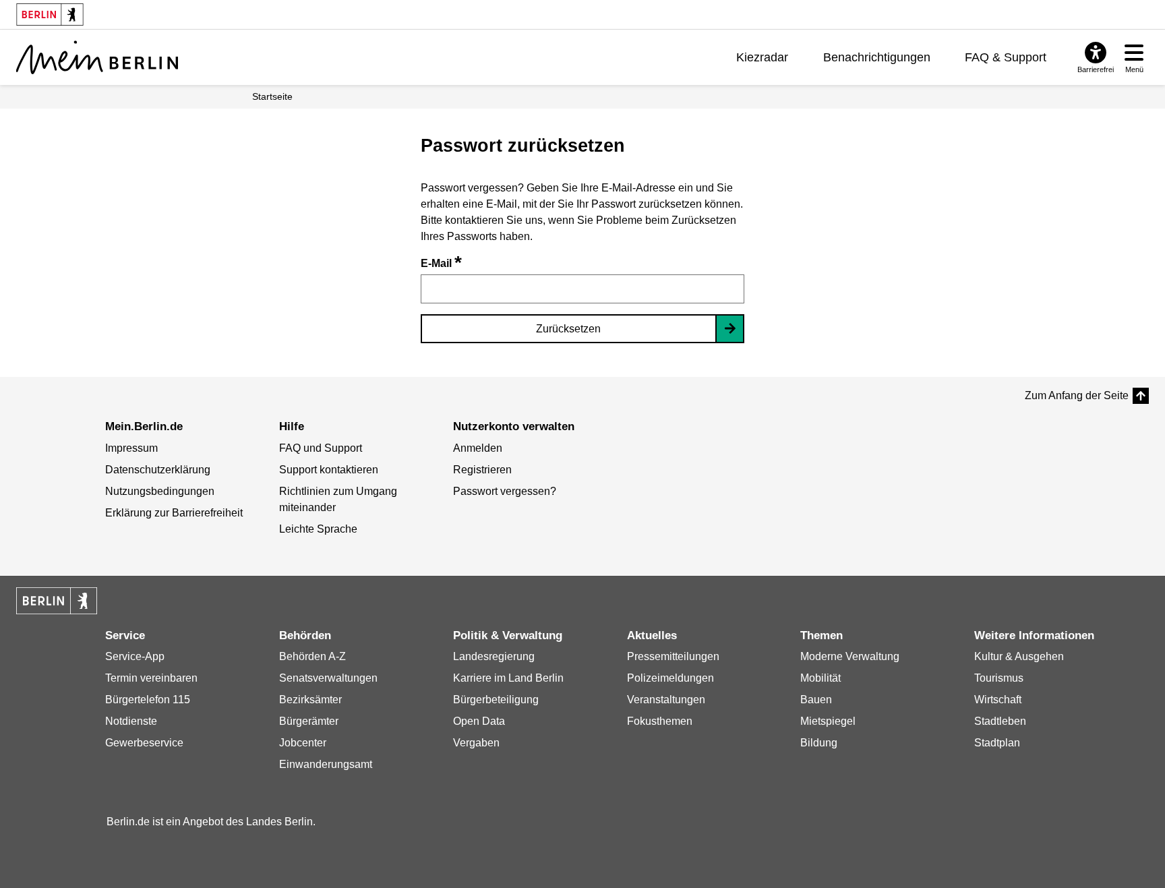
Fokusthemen (659, 721)
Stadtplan (997, 742)
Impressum (131, 448)
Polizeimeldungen (670, 678)
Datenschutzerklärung (157, 469)
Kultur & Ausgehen (1019, 656)
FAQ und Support (320, 448)
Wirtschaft (997, 699)
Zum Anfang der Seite (1077, 395)
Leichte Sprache (318, 529)
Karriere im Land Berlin (508, 678)
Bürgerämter (308, 721)
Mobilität (820, 678)
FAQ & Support (1005, 57)
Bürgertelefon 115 (147, 699)
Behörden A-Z (312, 656)
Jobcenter (302, 742)
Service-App (135, 656)
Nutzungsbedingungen (159, 491)
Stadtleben (1000, 721)
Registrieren (482, 469)
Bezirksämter (310, 699)
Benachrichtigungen (876, 57)
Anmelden (477, 448)
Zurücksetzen (568, 328)
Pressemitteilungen (673, 656)
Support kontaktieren (328, 469)
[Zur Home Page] (97, 57)
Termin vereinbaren (151, 678)
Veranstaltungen (666, 699)
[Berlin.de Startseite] (56, 600)
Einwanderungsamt (325, 764)
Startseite (272, 96)
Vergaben (476, 742)
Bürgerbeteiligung (496, 699)
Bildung (818, 742)
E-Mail (441, 263)
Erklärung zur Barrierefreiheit (174, 513)
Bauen (816, 699)
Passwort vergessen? (504, 491)
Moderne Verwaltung (849, 656)
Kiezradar (762, 57)
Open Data (479, 721)
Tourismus (998, 678)
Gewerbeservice (144, 742)
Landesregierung (494, 656)
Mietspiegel (828, 721)
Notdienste (131, 721)
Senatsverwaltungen (328, 678)
